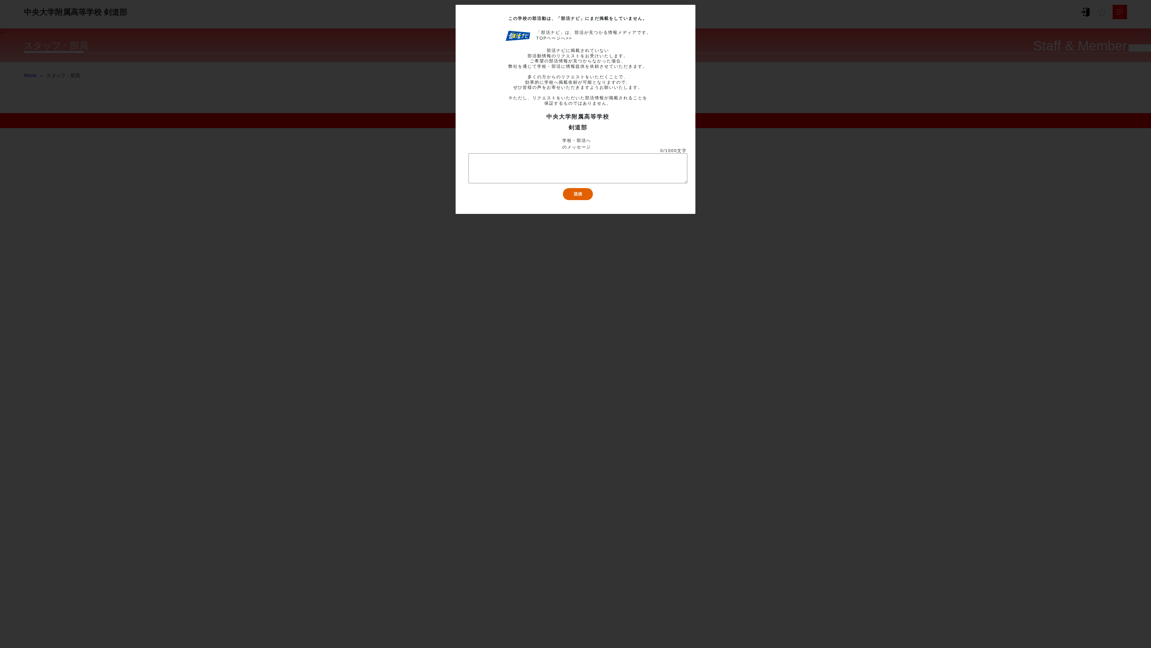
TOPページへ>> (554, 38)
